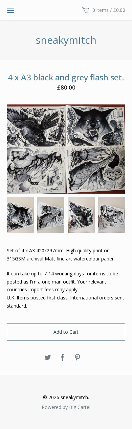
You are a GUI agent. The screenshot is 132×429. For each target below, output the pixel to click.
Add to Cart (66, 332)
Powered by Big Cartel (66, 407)
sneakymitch (66, 40)
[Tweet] (47, 358)
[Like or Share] (62, 358)
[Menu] (10, 10)
